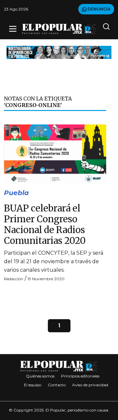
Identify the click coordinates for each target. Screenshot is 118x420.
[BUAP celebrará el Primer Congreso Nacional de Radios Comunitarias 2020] (55, 152)
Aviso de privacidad (90, 384)
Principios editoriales (80, 376)
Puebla (16, 193)
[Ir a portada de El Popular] (59, 29)
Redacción (13, 278)
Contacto (57, 384)
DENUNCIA (98, 9)
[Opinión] (59, 52)
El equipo (32, 384)
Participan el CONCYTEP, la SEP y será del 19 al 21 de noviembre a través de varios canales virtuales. (53, 261)
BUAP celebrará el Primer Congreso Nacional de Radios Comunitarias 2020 (45, 224)
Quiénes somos (40, 376)
